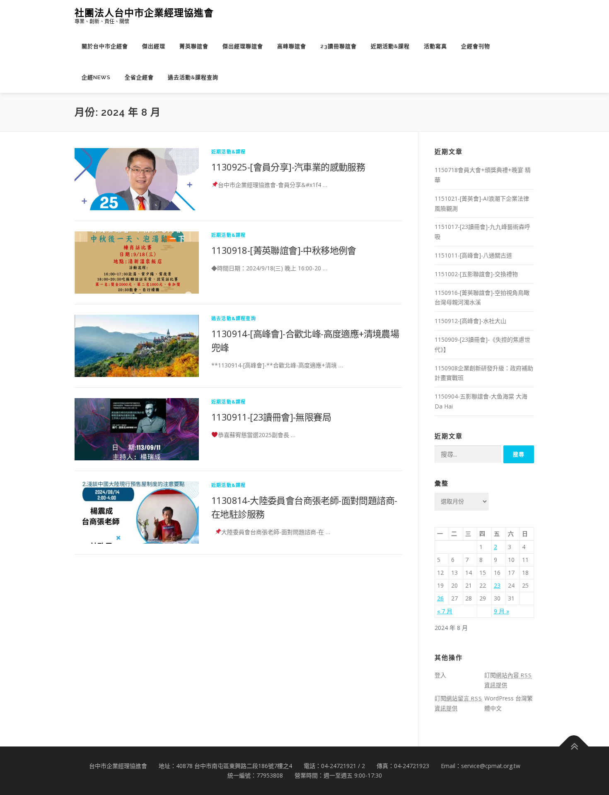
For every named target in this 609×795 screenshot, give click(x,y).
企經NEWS (96, 77)
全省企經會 (139, 77)
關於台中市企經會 (105, 46)
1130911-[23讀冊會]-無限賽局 (271, 417)
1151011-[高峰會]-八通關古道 (473, 255)
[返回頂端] (574, 746)
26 (440, 598)
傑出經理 (153, 46)
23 (497, 585)
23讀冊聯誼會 (338, 46)
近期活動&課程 (390, 46)
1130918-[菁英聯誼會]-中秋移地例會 (283, 250)
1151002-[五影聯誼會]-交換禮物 (476, 274)
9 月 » (501, 611)
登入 (440, 675)
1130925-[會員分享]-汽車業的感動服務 (288, 166)
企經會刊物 (475, 46)
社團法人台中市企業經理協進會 (144, 12)
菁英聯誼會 (193, 46)
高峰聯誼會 (291, 46)
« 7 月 (444, 611)
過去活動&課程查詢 (193, 77)
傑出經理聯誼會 (242, 46)
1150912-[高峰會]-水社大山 (470, 321)
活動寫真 (435, 46)
